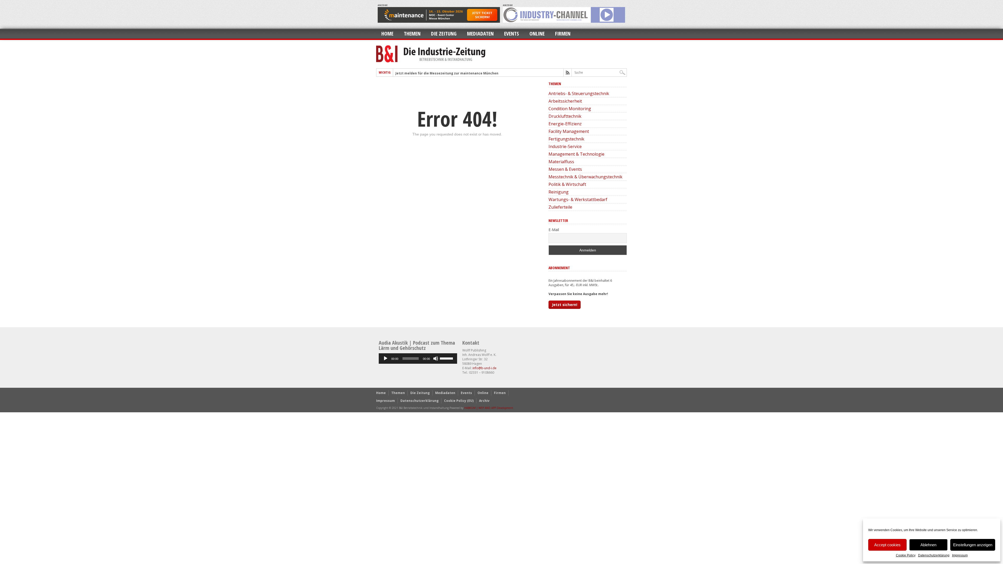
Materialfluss (561, 161)
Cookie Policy (905, 555)
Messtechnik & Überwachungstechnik (585, 177)
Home (387, 33)
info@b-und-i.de (485, 368)
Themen (412, 33)
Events (511, 33)
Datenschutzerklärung (933, 555)
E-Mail (554, 229)
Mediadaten (480, 33)
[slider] (447, 358)
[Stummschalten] (435, 358)
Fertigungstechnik (566, 139)
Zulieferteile (560, 207)
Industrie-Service (565, 146)
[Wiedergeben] (385, 358)
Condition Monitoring (570, 108)
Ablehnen (928, 545)
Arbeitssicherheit (565, 101)
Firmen (562, 33)
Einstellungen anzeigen (972, 545)
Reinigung (559, 192)
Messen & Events (565, 169)
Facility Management (569, 131)
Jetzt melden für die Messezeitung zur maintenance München (446, 73)
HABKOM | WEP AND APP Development (488, 408)
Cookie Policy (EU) (459, 400)
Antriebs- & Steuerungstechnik (579, 93)
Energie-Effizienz (565, 124)
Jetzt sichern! (564, 304)
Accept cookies (887, 545)
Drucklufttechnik (565, 116)
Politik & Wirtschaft (567, 184)
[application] (418, 358)
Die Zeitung (444, 33)
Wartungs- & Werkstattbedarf (578, 199)
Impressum (960, 555)
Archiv (484, 400)
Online (537, 33)
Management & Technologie (576, 154)
